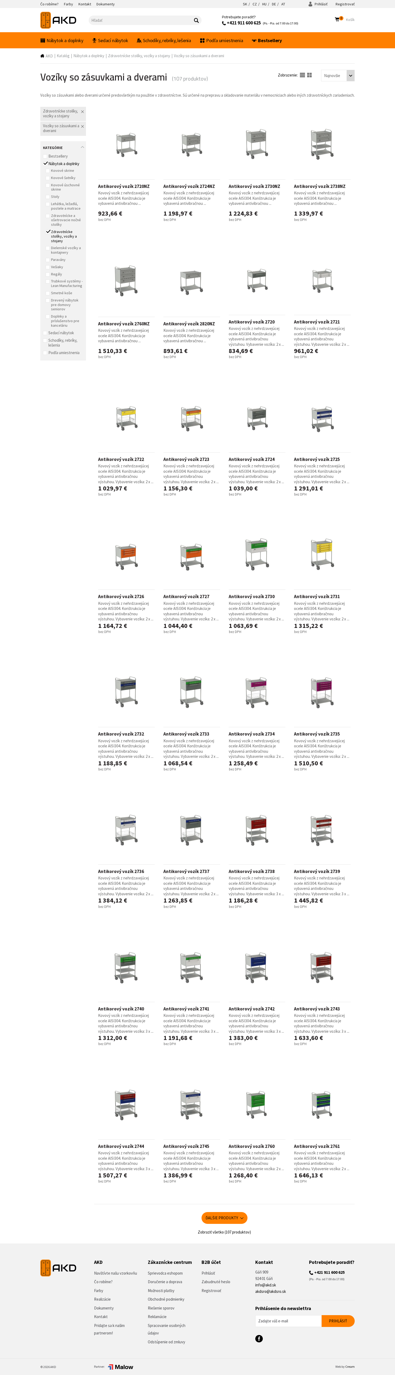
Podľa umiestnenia (224, 40)
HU (264, 4)
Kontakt (101, 1316)
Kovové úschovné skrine (65, 187)
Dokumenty (104, 1308)
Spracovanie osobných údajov (166, 1329)
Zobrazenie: (288, 75)
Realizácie (102, 1299)
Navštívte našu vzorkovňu (115, 1273)
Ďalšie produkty (222, 1217)
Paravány (58, 259)
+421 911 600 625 (243, 23)
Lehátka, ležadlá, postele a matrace (66, 206)
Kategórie (53, 147)
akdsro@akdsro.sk (270, 1291)
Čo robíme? (103, 1281)
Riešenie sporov (161, 1308)
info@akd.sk (265, 1284)
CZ (255, 4)
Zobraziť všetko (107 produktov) (224, 1232)
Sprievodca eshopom (165, 1273)
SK (245, 4)
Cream (350, 1367)
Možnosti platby (161, 1290)
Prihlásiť (321, 4)
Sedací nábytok (113, 40)
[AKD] (64, 20)
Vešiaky (57, 266)
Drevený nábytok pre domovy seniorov (64, 305)
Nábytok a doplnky (64, 40)
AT (283, 4)
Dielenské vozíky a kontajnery (66, 250)
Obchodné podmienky (166, 1299)
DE (274, 4)
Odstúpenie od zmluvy (166, 1341)
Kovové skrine (62, 170)
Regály (56, 274)
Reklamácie (157, 1316)
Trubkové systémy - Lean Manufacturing (67, 283)
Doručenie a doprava (165, 1281)
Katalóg (63, 55)
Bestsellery (270, 40)
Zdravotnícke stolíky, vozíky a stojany (139, 55)
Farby (98, 1290)
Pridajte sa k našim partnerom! (109, 1329)
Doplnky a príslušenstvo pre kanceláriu (65, 321)
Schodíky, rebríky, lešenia (167, 40)
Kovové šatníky (63, 177)
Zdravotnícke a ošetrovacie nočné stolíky (66, 220)
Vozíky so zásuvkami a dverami (199, 55)
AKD (49, 56)
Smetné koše (61, 292)
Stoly (55, 196)
